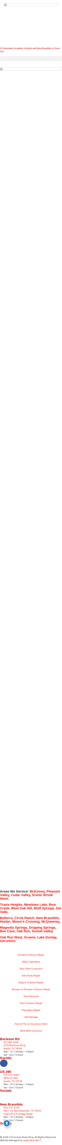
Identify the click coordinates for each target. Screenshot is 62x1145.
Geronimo (7, 941)
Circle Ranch (24, 918)
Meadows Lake (35, 904)
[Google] (11, 1063)
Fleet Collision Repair (31, 1003)
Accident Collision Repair (31, 954)
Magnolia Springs (13, 927)
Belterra (6, 918)
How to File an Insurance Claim (31, 1023)
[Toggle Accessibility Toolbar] (6, 1123)
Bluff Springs (44, 908)
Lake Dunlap (46, 937)
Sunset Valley (42, 931)
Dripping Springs (42, 927)
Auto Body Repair (31, 975)
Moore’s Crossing (26, 921)
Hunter (5, 921)
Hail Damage (31, 1017)
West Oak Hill (21, 908)
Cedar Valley (20, 895)
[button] (31, 58)
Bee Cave (7, 931)
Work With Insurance (31, 1030)
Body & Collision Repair (31, 982)
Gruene (29, 937)
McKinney (37, 891)
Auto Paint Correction (31, 968)
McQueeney (50, 921)
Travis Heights (11, 904)
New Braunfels (47, 918)
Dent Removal (31, 996)
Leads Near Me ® (32, 1140)
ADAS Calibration (31, 961)
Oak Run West (11, 937)
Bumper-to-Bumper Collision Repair (31, 989)
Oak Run (23, 931)
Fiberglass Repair (31, 1010)
